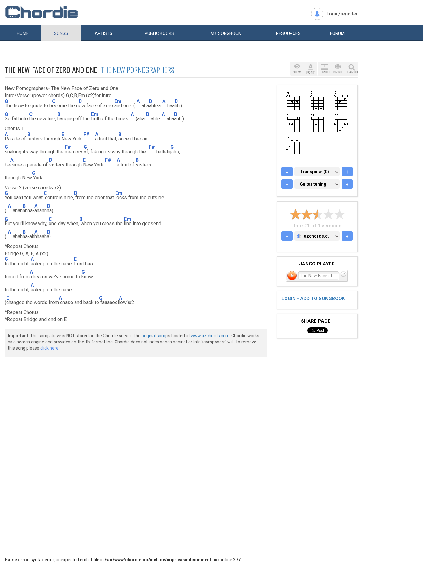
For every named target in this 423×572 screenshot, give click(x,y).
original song (154, 335)
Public (159, 33)
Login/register (342, 14)
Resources (288, 33)
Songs (61, 33)
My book (226, 33)
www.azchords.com (210, 335)
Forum (337, 33)
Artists (103, 33)
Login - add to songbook (313, 298)
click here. (49, 348)
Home (23, 33)
